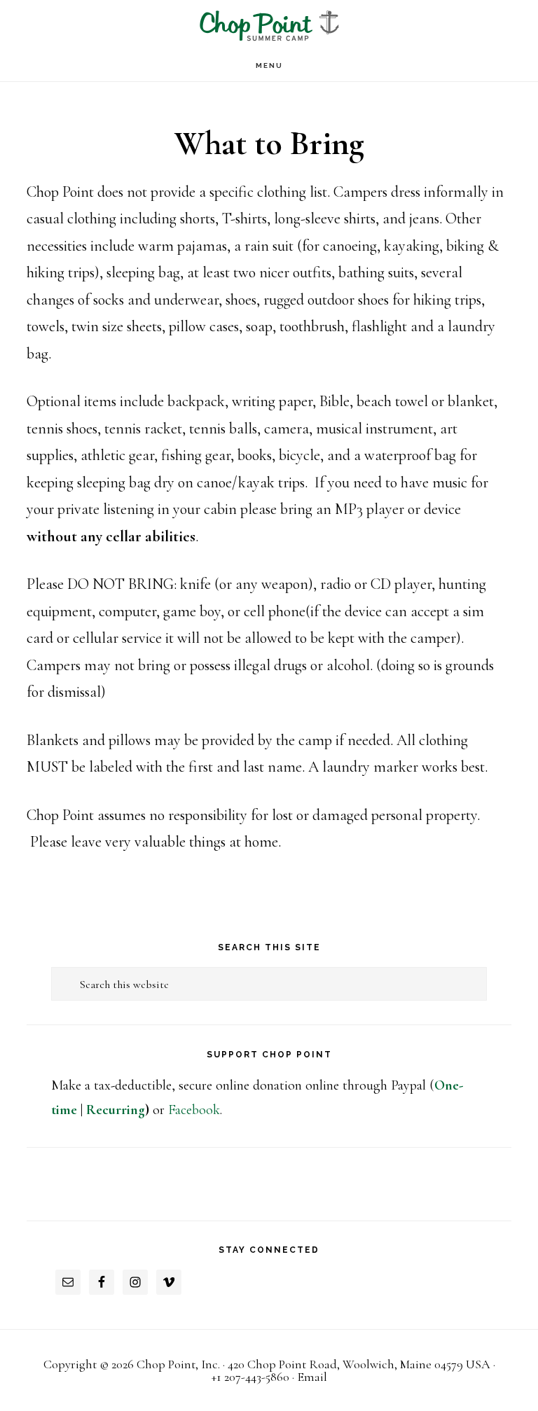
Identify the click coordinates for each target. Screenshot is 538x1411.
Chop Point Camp (269, 25)
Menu (269, 65)
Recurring (115, 1109)
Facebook (194, 1109)
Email (312, 1376)
